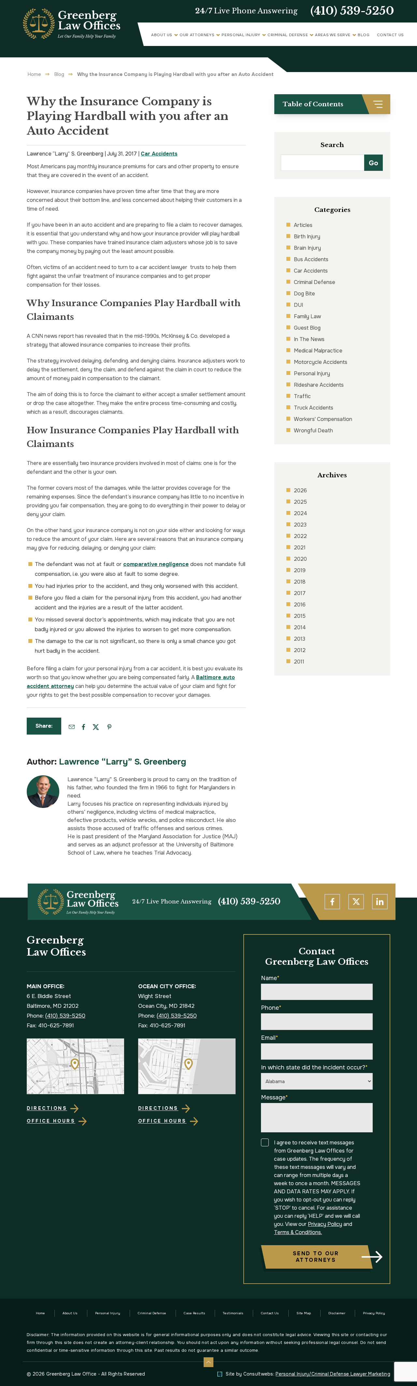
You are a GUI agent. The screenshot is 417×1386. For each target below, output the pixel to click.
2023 (300, 524)
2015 (300, 616)
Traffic (302, 396)
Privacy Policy (325, 1224)
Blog (364, 35)
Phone (271, 1008)
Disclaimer (336, 1313)
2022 (300, 536)
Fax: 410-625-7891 (50, 1025)
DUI (298, 305)
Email (269, 1038)
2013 (299, 638)
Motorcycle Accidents (320, 362)
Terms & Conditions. (298, 1232)
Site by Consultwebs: (308, 1374)
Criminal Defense (287, 35)
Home (34, 74)
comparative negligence (156, 564)
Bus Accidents (311, 259)
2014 (300, 627)
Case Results (194, 1313)
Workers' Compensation (323, 419)
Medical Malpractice (318, 350)
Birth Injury (307, 236)
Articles (303, 225)
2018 (300, 581)
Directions (47, 1108)
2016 (300, 604)
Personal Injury (241, 35)
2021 (300, 547)
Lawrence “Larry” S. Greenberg (122, 761)
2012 (300, 650)
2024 (300, 513)
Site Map (303, 1313)
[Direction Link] (75, 1066)
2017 (300, 593)
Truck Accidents (313, 407)
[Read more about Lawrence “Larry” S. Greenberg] (43, 778)
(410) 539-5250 (352, 11)
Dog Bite (304, 293)
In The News (309, 339)
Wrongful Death (313, 430)
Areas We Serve (333, 35)
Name (270, 978)
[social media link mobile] (332, 902)
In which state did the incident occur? (314, 1067)
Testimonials (233, 1313)
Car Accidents (159, 153)
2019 (300, 570)
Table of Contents (313, 104)
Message (274, 1097)
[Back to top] (208, 1362)
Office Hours (51, 1121)
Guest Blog (307, 327)
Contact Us (390, 35)
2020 (300, 559)
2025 (300, 502)
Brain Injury (307, 248)
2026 (300, 490)
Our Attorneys (197, 35)
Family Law (307, 316)
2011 (299, 661)
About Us (161, 35)
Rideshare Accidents (319, 384)
